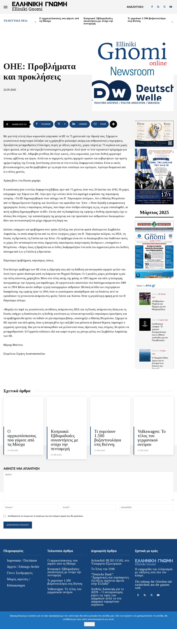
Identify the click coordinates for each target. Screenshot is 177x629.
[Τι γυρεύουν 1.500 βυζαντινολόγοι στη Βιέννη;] (110, 412)
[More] (113, 124)
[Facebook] (152, 7)
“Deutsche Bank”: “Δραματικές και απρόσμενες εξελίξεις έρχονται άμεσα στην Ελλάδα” (110, 579)
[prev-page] (35, 22)
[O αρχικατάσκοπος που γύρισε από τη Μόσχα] (23, 412)
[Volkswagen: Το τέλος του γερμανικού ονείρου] (154, 412)
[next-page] (172, 22)
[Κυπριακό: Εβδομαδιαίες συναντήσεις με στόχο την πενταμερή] (67, 412)
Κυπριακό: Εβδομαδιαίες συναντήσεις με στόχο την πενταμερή (98, 21)
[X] (164, 7)
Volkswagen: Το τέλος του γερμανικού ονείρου (152, 438)
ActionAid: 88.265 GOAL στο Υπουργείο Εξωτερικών (110, 562)
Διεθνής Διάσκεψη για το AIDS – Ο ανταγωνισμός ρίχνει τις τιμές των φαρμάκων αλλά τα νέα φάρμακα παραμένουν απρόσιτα (107, 596)
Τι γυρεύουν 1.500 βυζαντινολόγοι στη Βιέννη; (147, 19)
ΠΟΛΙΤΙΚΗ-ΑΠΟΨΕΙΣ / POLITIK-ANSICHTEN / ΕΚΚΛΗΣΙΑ (127, 103)
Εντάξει (89, 624)
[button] (135, 7)
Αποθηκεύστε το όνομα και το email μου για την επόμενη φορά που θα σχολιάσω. (45, 516)
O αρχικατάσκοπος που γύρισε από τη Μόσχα (59, 19)
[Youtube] (171, 7)
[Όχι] (172, 620)
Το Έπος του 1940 (103, 569)
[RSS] (158, 7)
